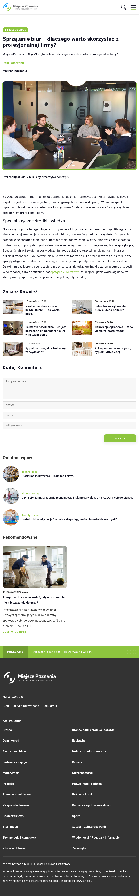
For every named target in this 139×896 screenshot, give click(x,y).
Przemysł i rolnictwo (17, 794)
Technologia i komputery (20, 837)
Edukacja (78, 740)
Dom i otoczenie (14, 63)
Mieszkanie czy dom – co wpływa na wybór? (62, 651)
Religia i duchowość (16, 805)
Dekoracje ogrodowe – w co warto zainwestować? (114, 329)
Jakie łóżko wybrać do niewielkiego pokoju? (110, 308)
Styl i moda (10, 826)
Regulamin (50, 706)
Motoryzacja (11, 773)
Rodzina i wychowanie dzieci (91, 805)
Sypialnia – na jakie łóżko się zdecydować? (45, 350)
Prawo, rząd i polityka (87, 783)
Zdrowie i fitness (14, 848)
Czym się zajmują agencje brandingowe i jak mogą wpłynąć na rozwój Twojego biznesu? (78, 497)
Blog (6, 706)
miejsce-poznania (15, 71)
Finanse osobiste (14, 751)
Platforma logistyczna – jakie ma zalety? (48, 476)
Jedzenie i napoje (15, 762)
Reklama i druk (82, 794)
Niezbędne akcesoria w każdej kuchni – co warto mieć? (42, 309)
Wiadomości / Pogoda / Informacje (96, 837)
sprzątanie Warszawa (64, 272)
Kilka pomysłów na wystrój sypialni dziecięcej (113, 350)
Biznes (7, 730)
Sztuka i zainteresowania (89, 826)
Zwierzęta (79, 848)
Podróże (8, 783)
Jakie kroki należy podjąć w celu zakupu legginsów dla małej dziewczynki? (70, 519)
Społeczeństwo (13, 816)
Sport (76, 816)
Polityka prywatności (26, 706)
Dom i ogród (11, 740)
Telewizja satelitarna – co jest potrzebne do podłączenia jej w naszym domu (45, 330)
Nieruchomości (82, 773)
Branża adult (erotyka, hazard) (93, 730)
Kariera (77, 762)
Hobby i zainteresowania (89, 751)
